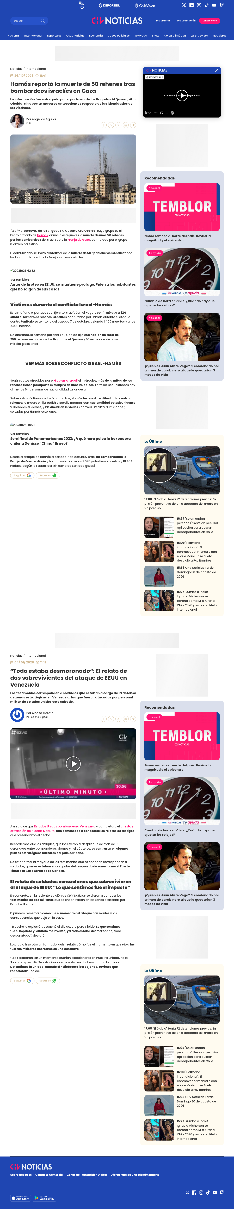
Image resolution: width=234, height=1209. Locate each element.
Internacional (33, 35)
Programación (186, 20)
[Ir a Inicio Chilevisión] (145, 5)
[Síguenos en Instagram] (199, 5)
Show (155, 35)
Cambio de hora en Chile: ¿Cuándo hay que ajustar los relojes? (179, 303)
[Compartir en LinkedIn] (126, 125)
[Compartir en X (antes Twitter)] (118, 125)
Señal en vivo (209, 20)
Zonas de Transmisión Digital (87, 1175)
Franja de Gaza (79, 240)
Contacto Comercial (49, 1175)
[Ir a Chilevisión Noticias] (117, 20)
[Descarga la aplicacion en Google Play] (20, 1198)
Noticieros (219, 35)
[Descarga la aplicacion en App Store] (44, 1198)
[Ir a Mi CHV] (81, 5)
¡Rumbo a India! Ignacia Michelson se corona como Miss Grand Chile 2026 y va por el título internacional (197, 601)
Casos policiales (119, 35)
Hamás (42, 235)
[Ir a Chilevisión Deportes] (109, 5)
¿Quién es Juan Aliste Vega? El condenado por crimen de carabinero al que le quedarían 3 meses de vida (181, 370)
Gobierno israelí (66, 380)
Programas (163, 20)
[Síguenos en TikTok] (207, 5)
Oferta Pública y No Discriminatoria (134, 1175)
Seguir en (20, 475)
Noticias (16, 69)
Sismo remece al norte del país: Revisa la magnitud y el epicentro (177, 238)
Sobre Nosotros (21, 1175)
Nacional (14, 35)
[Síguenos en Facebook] (191, 5)
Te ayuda (140, 35)
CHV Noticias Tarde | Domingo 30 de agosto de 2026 (196, 572)
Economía (96, 35)
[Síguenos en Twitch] (222, 5)
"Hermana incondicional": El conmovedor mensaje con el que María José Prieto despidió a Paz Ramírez (197, 552)
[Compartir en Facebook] (104, 125)
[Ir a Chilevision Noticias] (117, 1167)
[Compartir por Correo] (133, 125)
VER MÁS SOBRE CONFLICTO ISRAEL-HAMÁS (73, 363)
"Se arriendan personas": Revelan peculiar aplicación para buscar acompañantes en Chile (197, 525)
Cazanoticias (75, 35)
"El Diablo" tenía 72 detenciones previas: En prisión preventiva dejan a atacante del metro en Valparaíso (181, 503)
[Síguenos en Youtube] (214, 5)
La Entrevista (199, 35)
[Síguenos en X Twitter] (184, 5)
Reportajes (54, 35)
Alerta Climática (175, 35)
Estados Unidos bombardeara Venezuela (64, 826)
